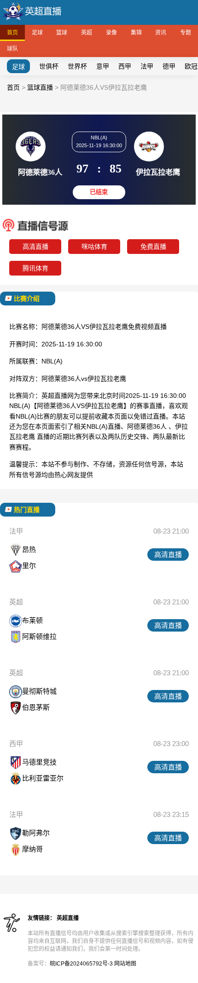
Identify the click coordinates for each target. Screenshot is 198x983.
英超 (86, 32)
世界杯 (77, 66)
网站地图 (125, 963)
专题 (185, 32)
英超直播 (68, 918)
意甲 (102, 66)
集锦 (136, 32)
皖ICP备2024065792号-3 (81, 963)
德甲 (169, 66)
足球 (37, 32)
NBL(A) (52, 361)
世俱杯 (48, 66)
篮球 (61, 32)
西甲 (124, 66)
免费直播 (153, 246)
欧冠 (191, 66)
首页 (12, 32)
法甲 (146, 66)
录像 (111, 32)
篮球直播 (40, 87)
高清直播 (35, 246)
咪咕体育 (94, 246)
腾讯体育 (35, 268)
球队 (12, 49)
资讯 (160, 32)
